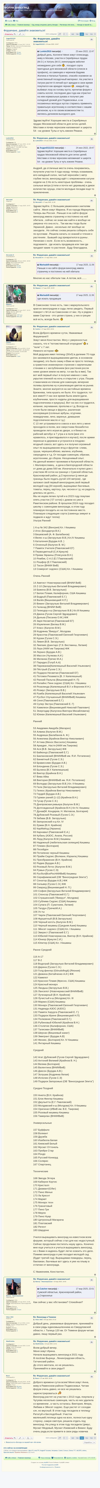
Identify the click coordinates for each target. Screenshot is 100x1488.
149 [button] (72, 34)
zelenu (84, 1450)
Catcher (8, 342)
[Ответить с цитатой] (91, 39)
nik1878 (78, 1450)
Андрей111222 (10, 38)
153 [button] (91, 34)
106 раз (19, 1388)
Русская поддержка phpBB (50, 1464)
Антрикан (55, 1450)
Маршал (8, 304)
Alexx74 (30, 1450)
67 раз (19, 265)
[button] (60, 34)
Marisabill (9, 199)
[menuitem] (15, 20)
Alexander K (10, 255)
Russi (8, 1375)
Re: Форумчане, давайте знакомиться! (46, 40)
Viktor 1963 (9, 1317)
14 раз (19, 1309)
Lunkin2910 (45, 51)
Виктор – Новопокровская (14, 1295)
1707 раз (19, 315)
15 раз (19, 267)
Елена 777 (72, 1450)
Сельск (65, 1450)
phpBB (46, 1462)
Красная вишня (9, 1452)
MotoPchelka (10, 1341)
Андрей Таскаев (45, 1450)
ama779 (36, 1450)
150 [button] (77, 34)
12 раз (19, 52)
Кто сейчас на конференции (15, 1448)
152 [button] (86, 34)
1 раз (18, 152)
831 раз (19, 316)
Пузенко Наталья (21, 1452)
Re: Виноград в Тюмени (44, 1317)
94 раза (19, 1386)
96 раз (19, 54)
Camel (60, 1450)
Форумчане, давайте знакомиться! (24, 30)
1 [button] (66, 34)
